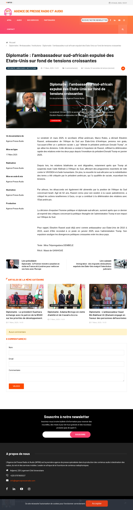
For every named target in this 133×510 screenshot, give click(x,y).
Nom (11, 347)
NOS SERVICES (33, 20)
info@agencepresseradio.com (22, 481)
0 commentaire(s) (71, 68)
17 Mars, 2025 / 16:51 (51, 68)
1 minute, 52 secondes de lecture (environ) (98, 68)
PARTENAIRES (49, 20)
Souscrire (80, 435)
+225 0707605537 (17, 476)
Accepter (97, 503)
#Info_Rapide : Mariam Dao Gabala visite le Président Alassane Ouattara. (42, 3)
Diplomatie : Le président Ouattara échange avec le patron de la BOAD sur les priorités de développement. (24, 314)
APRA (9, 20)
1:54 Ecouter (55, 120)
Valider (16, 386)
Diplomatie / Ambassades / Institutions (21, 68)
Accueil (12, 42)
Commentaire (14, 370)
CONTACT (11, 29)
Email (11, 359)
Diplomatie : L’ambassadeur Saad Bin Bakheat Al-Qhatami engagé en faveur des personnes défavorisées (107, 314)
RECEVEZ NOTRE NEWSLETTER (95, 20)
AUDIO (19, 20)
